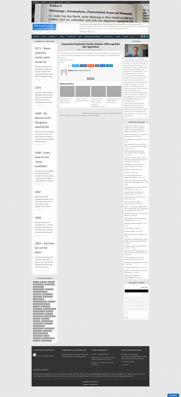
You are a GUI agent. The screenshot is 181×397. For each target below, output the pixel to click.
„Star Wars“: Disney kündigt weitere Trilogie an (82, 100)
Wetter (36, 341)
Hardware (45, 306)
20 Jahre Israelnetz (130, 231)
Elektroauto (72, 36)
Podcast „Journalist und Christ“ (101, 354)
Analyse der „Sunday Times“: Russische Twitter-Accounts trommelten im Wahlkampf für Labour (98, 102)
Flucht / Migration (40, 301)
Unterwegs (38, 336)
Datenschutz (38, 287)
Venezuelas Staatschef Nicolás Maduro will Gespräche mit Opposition (90, 45)
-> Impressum (125, 364)
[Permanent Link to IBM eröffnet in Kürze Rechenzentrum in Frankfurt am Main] (67, 91)
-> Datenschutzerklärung (128, 361)
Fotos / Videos (108, 36)
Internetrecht (39, 311)
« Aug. (126, 318)
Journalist (52, 36)
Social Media (38, 328)
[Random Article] (144, 36)
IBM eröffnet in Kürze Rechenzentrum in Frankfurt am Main (66, 100)
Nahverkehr (38, 323)
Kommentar (38, 316)
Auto (36, 282)
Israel (49, 311)
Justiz (49, 314)
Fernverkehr (38, 299)
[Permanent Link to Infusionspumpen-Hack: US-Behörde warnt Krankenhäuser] (114, 91)
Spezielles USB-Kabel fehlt (132, 267)
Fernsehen (47, 296)
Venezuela (101, 41)
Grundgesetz (91, 31)
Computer (49, 284)
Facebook (36, 2)
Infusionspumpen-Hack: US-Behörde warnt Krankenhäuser (113, 100)
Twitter (44, 2)
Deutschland (38, 289)
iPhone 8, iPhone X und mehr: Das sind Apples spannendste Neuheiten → (102, 113)
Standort (47, 331)
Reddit (92, 65)
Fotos (52, 301)
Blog (43, 36)
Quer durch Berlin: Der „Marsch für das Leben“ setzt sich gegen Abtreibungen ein (135, 146)
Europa (37, 294)
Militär (36, 321)
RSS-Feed (60, 2)
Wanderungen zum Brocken (92, 36)
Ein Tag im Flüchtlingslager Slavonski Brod (136, 262)
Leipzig (36, 318)
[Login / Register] (147, 36)
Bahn (80, 36)
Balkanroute (130, 97)
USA (46, 336)
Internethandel (49, 309)
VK (97, 65)
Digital (118, 36)
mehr (61, 62)
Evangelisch (47, 294)
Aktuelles (36, 36)
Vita (132, 36)
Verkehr (37, 338)
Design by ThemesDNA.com (91, 384)
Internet (37, 309)
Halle (36, 306)
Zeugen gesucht (129, 169)
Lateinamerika (82, 41)
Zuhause (127, 172)
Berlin (51, 282)
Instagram (52, 2)
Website (91, 79)
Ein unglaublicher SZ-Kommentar (134, 139)
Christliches (38, 284)
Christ (61, 36)
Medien (45, 318)
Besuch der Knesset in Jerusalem (134, 234)
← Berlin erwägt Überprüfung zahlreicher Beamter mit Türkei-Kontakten (79, 115)
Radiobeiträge (38, 326)
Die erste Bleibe (129, 228)
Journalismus (38, 314)
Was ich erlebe (48, 338)
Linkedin (110, 65)
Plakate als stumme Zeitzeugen (133, 223)
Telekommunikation (40, 333)
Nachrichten (89, 41)
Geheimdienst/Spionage (41, 304)
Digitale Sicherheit (40, 292)
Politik (96, 41)
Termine (125, 36)
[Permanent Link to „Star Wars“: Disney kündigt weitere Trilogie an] (83, 91)
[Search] (142, 36)
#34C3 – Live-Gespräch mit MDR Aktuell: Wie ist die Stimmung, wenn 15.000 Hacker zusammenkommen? (136, 208)
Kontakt (68, 2)
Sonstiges (37, 331)
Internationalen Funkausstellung (134, 92)
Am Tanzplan (39, 356)
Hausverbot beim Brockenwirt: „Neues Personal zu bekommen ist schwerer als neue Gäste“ (136, 159)
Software (49, 328)
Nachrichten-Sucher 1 (85, 49)
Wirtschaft (46, 341)
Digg (103, 65)
